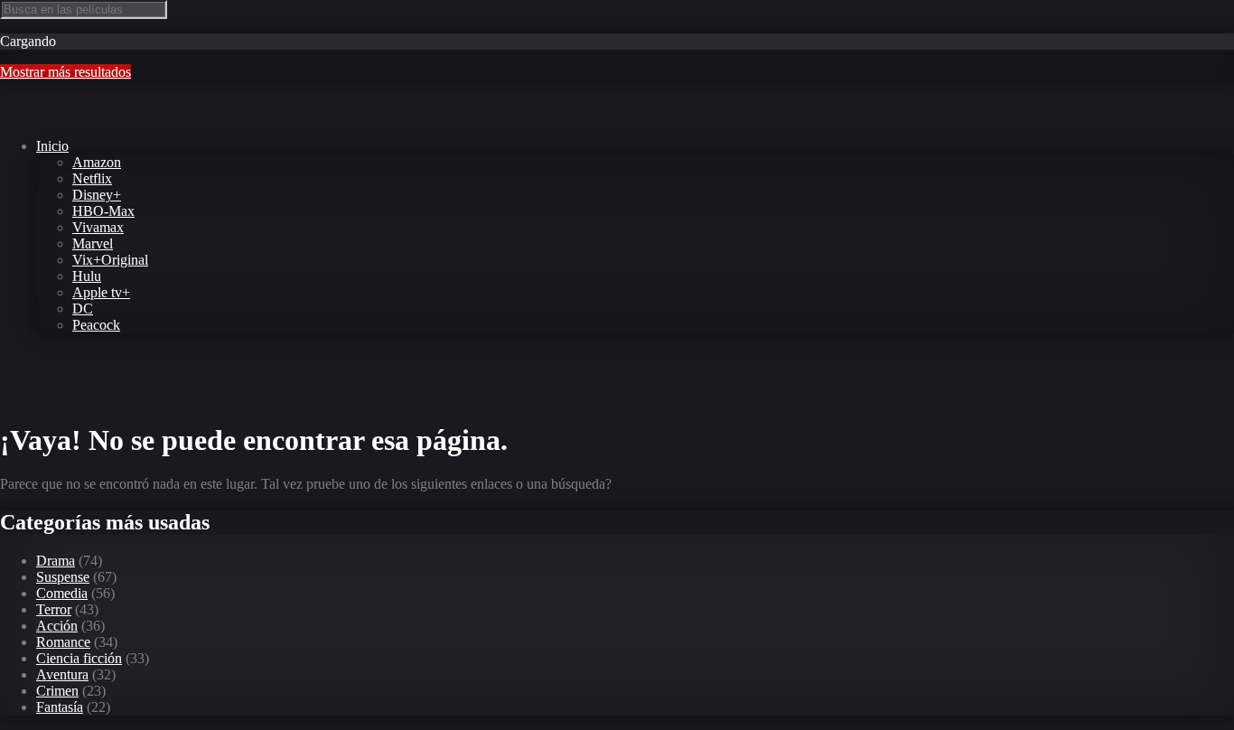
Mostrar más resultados (65, 72)
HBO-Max (103, 211)
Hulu (86, 276)
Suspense (62, 577)
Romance (63, 642)
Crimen (57, 690)
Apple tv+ (101, 292)
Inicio (52, 146)
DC (82, 308)
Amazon (96, 162)
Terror (53, 609)
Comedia (62, 593)
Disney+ (96, 194)
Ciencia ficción (79, 658)
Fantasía (59, 707)
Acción (57, 625)
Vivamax (98, 227)
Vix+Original (110, 259)
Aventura (62, 674)
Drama (55, 560)
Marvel (92, 243)
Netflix (92, 178)
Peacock (96, 324)
